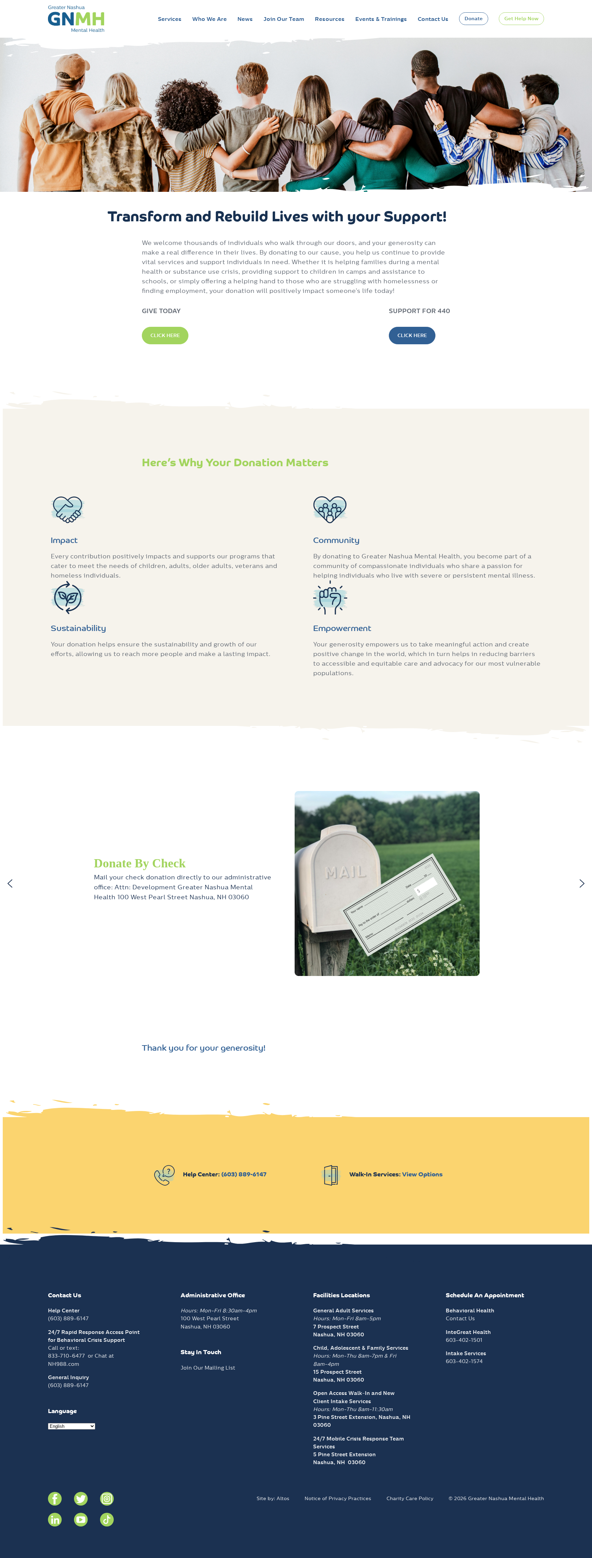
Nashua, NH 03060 (339, 1462)
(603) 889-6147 (244, 1175)
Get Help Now (521, 18)
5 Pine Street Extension (344, 1454)
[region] (296, 883)
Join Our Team (283, 19)
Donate (474, 18)
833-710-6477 (66, 1356)
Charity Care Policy (409, 1498)
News (245, 19)
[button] (9, 883)
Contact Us (433, 19)
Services (170, 19)
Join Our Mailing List (208, 1368)
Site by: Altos (273, 1498)
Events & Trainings (381, 19)
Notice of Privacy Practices (338, 1498)
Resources (330, 19)
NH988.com (63, 1364)
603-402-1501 (464, 1340)
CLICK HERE (165, 335)
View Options (422, 1175)
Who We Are (209, 19)
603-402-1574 (464, 1361)
